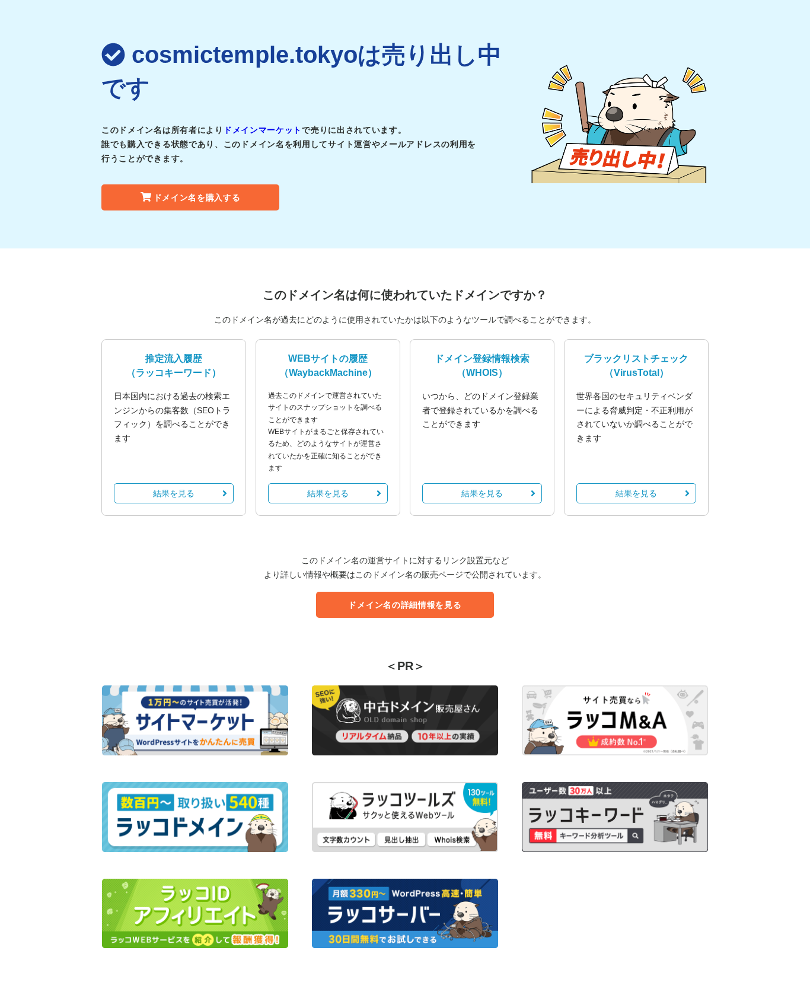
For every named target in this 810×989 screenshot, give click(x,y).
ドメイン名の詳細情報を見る (404, 605)
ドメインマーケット (263, 130)
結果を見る (173, 493)
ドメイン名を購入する (197, 197)
